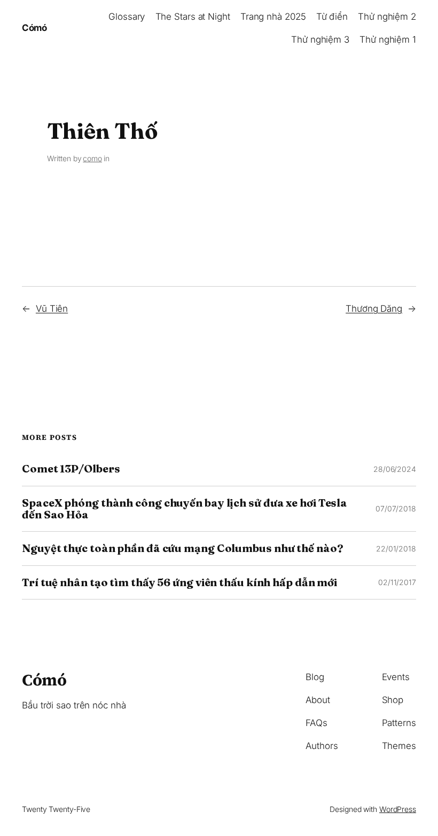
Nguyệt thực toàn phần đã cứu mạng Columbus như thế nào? (182, 548)
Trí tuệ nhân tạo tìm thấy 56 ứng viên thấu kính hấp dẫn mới (179, 582)
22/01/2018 (396, 548)
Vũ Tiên (52, 308)
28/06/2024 (394, 469)
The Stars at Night (192, 16)
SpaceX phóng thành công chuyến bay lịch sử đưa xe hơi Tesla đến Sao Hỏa (184, 509)
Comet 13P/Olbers (71, 469)
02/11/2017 (397, 582)
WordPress (397, 809)
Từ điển (332, 16)
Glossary (126, 16)
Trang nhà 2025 (273, 16)
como (92, 158)
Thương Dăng (374, 308)
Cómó (34, 27)
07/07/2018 (396, 508)
